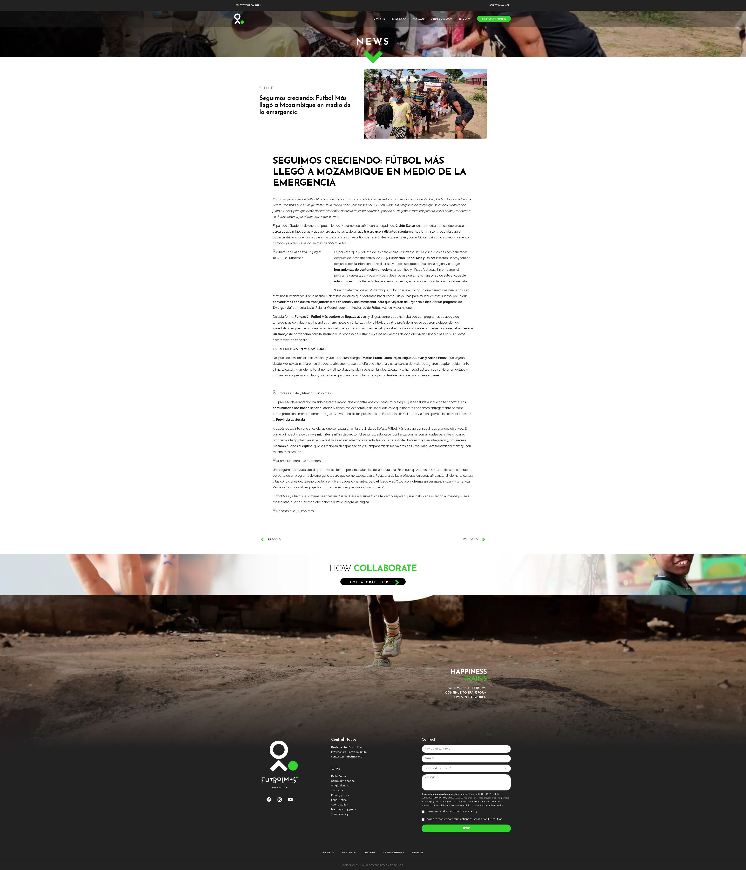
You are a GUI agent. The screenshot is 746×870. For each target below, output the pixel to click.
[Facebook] (269, 800)
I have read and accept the (451, 811)
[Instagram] (280, 800)
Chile (266, 88)
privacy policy (469, 811)
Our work (418, 19)
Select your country (248, 5)
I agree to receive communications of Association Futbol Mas (463, 819)
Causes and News (441, 19)
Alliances (464, 19)
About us (379, 19)
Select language (499, 5)
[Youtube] (290, 800)
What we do (399, 19)
